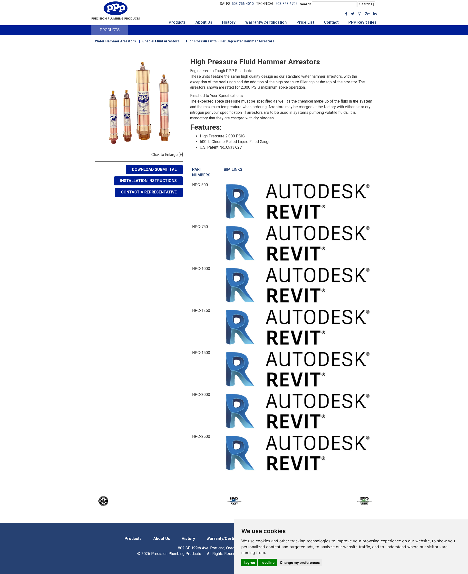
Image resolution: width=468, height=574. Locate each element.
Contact (331, 22)
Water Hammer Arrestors (115, 41)
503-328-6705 (286, 4)
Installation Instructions (148, 180)
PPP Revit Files (362, 22)
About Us (203, 22)
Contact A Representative (149, 192)
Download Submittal (154, 169)
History (228, 22)
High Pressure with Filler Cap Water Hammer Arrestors (230, 41)
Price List (305, 22)
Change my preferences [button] (300, 562)
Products (177, 22)
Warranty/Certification (266, 22)
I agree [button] (249, 562)
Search (305, 4)
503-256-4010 (243, 4)
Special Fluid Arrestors (161, 41)
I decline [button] (267, 562)
